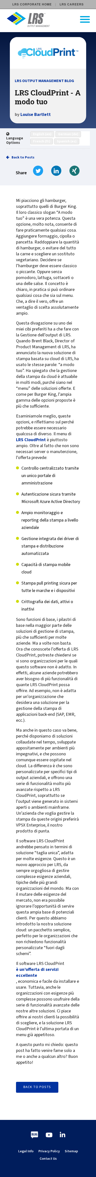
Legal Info (25, 1151)
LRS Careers (72, 4)
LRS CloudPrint (31, 440)
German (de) (68, 134)
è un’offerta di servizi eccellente (37, 973)
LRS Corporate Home (32, 4)
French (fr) (41, 141)
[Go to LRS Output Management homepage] (51, 19)
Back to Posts (23, 157)
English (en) (42, 134)
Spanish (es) (67, 141)
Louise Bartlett (35, 114)
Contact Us (48, 1158)
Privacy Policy (49, 1151)
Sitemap (71, 1151)
